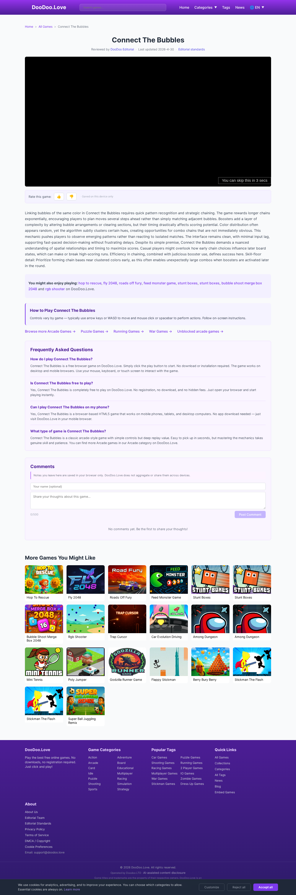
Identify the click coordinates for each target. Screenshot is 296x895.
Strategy (123, 789)
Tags (226, 7)
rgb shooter (55, 289)
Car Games (159, 757)
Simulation (124, 784)
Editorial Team (35, 817)
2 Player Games (192, 768)
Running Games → (129, 331)
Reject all (239, 887)
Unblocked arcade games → (200, 331)
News (240, 7)
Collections (222, 763)
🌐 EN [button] (257, 7)
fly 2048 (110, 283)
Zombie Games (191, 778)
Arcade (93, 763)
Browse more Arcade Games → (50, 331)
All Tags (220, 775)
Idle (90, 773)
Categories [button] (205, 7)
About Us (31, 812)
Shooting (94, 784)
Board (121, 763)
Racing (122, 778)
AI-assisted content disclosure (164, 872)
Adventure (124, 757)
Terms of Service (37, 835)
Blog (218, 786)
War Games (159, 778)
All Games (45, 26)
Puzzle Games (190, 757)
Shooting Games (162, 763)
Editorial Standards (38, 823)
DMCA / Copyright (37, 841)
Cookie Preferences (38, 846)
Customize (211, 887)
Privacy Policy (35, 829)
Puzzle (92, 778)
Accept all (266, 887)
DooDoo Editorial (122, 49)
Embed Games (225, 792)
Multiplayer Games (164, 773)
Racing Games (161, 768)
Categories (222, 769)
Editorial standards (191, 49)
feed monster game (160, 283)
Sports (92, 789)
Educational (125, 768)
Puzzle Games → (94, 331)
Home (184, 7)
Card (91, 768)
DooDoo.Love (49, 7)
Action (92, 757)
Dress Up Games (192, 784)
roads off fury (130, 283)
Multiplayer (125, 773)
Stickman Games (163, 784)
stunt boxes (188, 283)
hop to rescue (89, 283)
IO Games (187, 773)
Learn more (71, 889)
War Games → (160, 331)
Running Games (191, 763)
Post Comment (250, 514)
